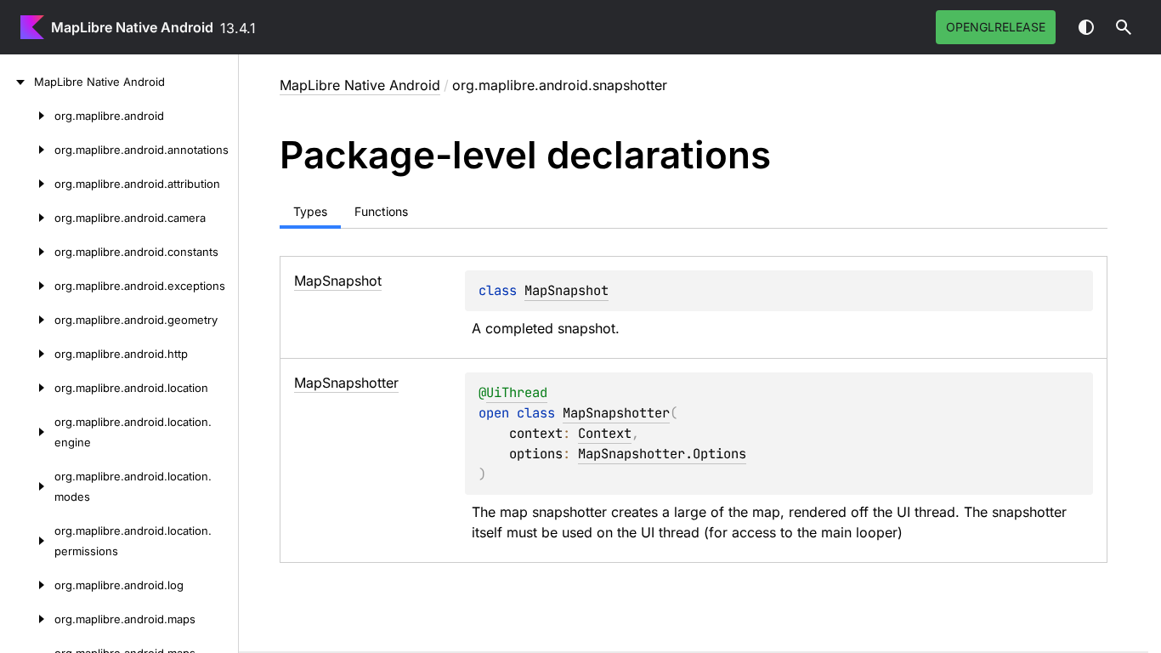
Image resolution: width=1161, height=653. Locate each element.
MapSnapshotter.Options (662, 454)
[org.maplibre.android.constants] (27, 252)
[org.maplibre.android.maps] (27, 619)
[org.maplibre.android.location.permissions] (27, 541)
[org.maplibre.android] (27, 116)
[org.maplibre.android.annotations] (27, 150)
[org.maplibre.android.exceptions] (27, 286)
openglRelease (995, 27)
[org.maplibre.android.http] (27, 354)
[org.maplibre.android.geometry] (27, 320)
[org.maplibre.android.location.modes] (27, 486)
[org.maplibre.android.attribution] (27, 184)
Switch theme (1086, 27)
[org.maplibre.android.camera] (27, 218)
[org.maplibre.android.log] (27, 585)
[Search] (1124, 27)
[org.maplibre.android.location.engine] (27, 432)
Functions (381, 211)
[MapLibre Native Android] (17, 82)
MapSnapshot (566, 290)
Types (310, 211)
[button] (1124, 27)
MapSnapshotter (616, 413)
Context (604, 433)
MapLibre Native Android (132, 27)
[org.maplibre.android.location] (27, 388)
